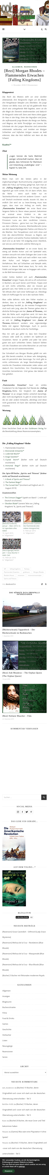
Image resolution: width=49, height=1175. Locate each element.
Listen (4, 1040)
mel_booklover (8, 1088)
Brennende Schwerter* (14, 451)
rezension (21, 575)
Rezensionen (30, 67)
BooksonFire (11, 584)
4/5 (5, 569)
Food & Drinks (8, 1018)
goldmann (26, 572)
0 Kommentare (32, 85)
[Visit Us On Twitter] (26, 812)
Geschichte (6, 1029)
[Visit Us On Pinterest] (31, 812)
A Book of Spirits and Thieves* (17, 479)
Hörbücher (6, 1035)
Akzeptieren (8, 1171)
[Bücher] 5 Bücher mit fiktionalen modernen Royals (23, 975)
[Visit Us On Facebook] (22, 812)
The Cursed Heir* (12, 485)
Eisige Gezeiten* (12, 457)
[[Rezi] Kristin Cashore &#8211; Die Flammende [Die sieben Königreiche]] (32, 517)
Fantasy (26, 569)
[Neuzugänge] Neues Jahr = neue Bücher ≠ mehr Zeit (10, 552)
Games (5, 1024)
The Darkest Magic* (13, 482)
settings (22, 1167)
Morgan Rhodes (38, 572)
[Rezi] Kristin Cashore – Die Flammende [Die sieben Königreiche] (32, 525)
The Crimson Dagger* (13, 497)
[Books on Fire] (24, 11)
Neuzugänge (7, 1046)
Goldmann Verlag (36, 428)
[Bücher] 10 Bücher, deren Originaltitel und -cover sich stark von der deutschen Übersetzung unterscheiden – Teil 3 (23, 1093)
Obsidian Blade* (11, 503)
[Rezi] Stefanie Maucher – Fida (16, 716)
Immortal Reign (12, 465)
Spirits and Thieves (10, 579)
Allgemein (17, 67)
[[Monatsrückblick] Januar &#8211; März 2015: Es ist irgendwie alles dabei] (11, 517)
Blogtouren (7, 1002)
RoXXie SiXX (7, 1104)
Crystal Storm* (12, 459)
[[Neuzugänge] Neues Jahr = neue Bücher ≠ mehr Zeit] (11, 544)
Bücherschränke (9, 1007)
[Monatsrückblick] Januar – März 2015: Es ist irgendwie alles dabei (11, 527)
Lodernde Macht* (12, 454)
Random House (9, 575)
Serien (4, 1057)
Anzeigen (6, 996)
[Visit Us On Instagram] (18, 812)
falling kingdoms (15, 569)
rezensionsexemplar (35, 575)
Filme (4, 1013)
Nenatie (5, 1132)
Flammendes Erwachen (11, 572)
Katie (4, 1121)
